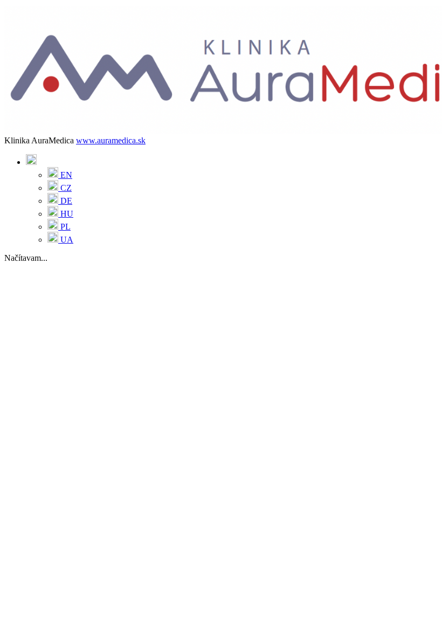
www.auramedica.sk (111, 140)
